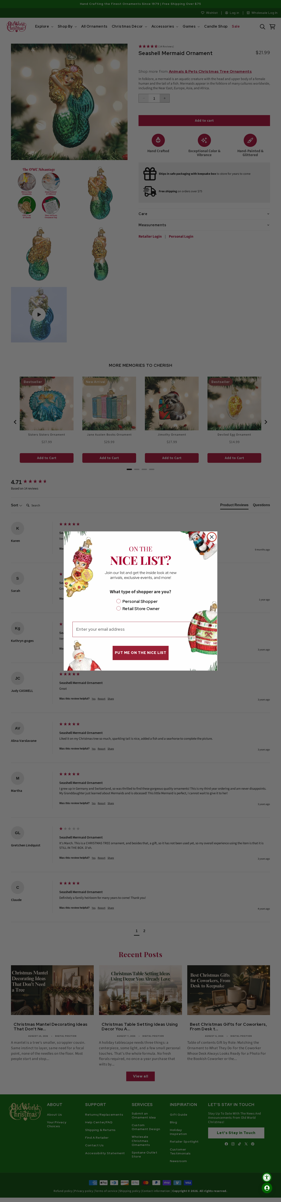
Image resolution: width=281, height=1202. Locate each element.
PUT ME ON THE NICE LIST (140, 652)
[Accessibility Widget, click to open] (267, 1177)
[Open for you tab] (267, 1188)
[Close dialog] (212, 537)
